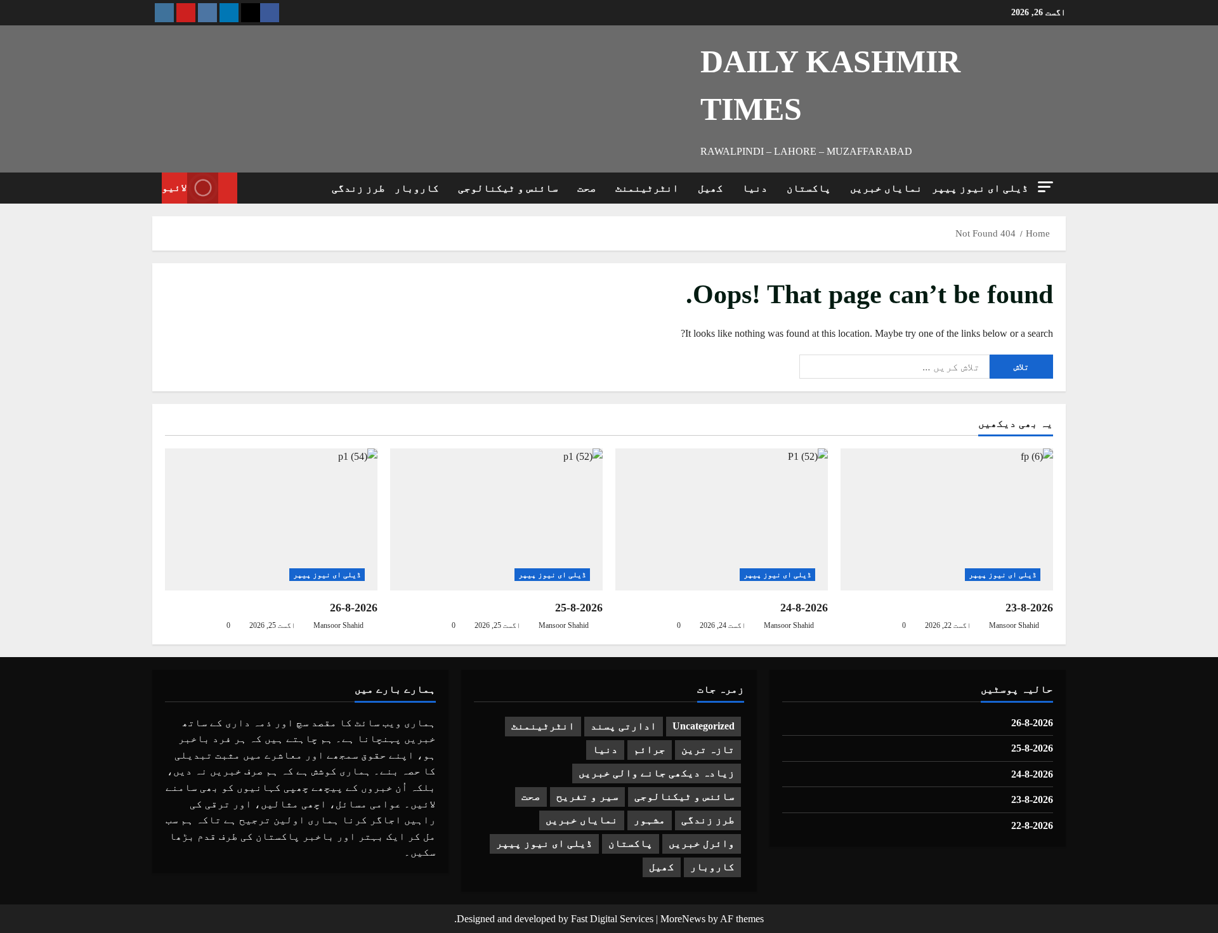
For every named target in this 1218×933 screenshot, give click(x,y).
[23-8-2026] (947, 519)
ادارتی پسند (624, 726)
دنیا (755, 188)
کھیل (710, 188)
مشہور (649, 819)
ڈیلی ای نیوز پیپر (980, 188)
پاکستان (809, 188)
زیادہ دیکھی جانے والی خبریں (657, 772)
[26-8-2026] (271, 519)
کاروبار (417, 188)
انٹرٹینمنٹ (647, 188)
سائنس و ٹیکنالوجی (508, 188)
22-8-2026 (1032, 825)
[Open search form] (250, 188)
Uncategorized (703, 726)
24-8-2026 (804, 607)
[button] (1045, 186)
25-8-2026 (579, 607)
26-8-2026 (353, 607)
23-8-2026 (1029, 607)
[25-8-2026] (496, 519)
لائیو (174, 187)
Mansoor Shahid (338, 625)
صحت (586, 188)
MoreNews (682, 918)
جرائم (649, 749)
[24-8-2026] (721, 519)
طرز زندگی (358, 188)
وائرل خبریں (702, 843)
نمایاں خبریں (886, 188)
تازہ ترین (708, 749)
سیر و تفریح (587, 796)
